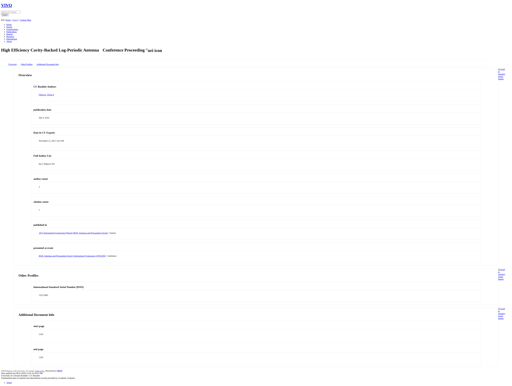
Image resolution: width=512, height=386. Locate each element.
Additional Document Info (48, 64)
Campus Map (25, 20)
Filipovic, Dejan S (46, 95)
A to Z (15, 20)
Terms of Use (39, 371)
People (9, 27)
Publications (11, 32)
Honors (9, 34)
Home (8, 20)
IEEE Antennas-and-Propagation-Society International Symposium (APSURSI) (72, 256)
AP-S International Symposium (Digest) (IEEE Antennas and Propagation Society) (73, 233)
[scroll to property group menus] (501, 79)
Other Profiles (27, 64)
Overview (12, 64)
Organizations (12, 29)
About (9, 41)
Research (10, 36)
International (11, 39)
